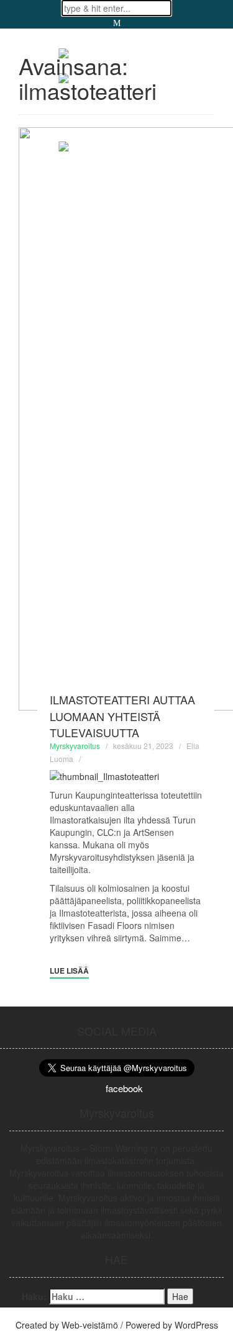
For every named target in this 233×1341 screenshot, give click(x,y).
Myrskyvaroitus (75, 745)
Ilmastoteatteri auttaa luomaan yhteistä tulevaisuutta (122, 715)
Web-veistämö (90, 1325)
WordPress (196, 1325)
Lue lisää (69, 970)
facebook (124, 1088)
